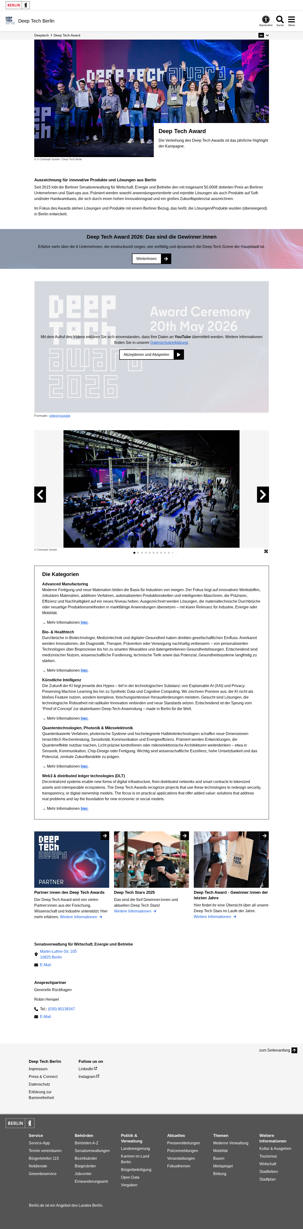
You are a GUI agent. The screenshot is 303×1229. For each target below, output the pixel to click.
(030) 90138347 (61, 1009)
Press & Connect (43, 1077)
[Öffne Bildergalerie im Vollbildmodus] (266, 551)
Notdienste (38, 1166)
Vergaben (129, 1185)
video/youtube (59, 416)
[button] (263, 35)
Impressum (38, 1069)
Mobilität (220, 1151)
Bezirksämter (86, 1158)
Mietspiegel (223, 1166)
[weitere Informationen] (10, 20)
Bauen (218, 1158)
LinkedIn (86, 1069)
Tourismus (268, 1156)
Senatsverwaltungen (92, 1151)
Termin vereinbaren (45, 1151)
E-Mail (45, 965)
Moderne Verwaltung (230, 1143)
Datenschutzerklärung (169, 343)
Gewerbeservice (43, 1174)
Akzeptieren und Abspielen (146, 355)
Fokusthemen (178, 1166)
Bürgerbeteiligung (136, 1170)
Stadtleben (268, 1172)
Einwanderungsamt (91, 1181)
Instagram (87, 1077)
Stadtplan (267, 1179)
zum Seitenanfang (274, 1050)
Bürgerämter (85, 1166)
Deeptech (41, 35)
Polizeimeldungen (182, 1151)
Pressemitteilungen (183, 1143)
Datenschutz (39, 1084)
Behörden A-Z (86, 1143)
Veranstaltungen (181, 1158)
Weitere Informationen (79, 917)
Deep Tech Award (67, 35)
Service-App (39, 1143)
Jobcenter (83, 1174)
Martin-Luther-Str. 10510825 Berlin (58, 954)
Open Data (130, 1177)
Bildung (219, 1174)
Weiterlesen (146, 259)
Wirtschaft (267, 1164)
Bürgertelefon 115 (44, 1158)
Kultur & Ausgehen (275, 1149)
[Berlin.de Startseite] (18, 5)
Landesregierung (135, 1149)
